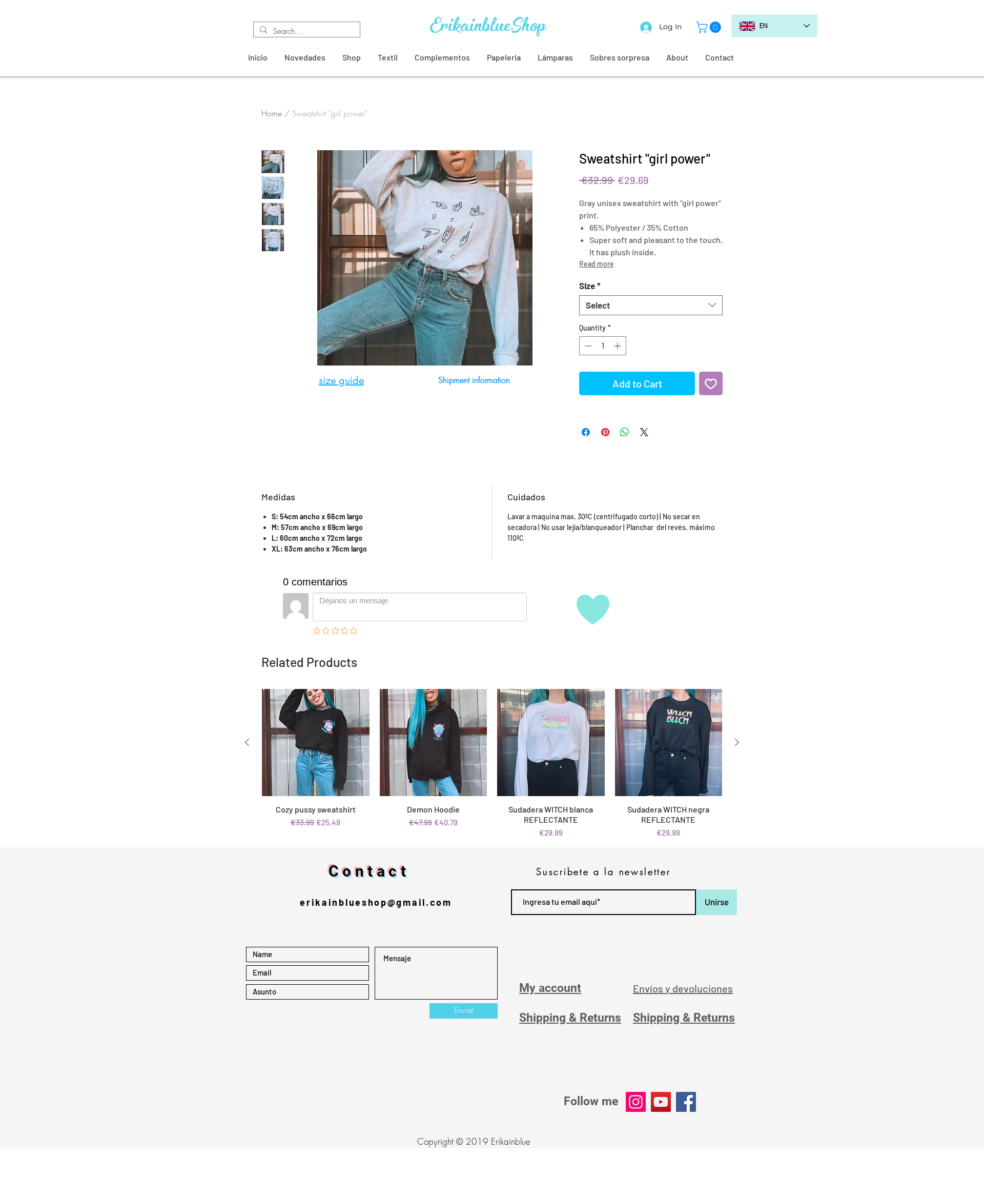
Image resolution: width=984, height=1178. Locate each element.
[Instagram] (636, 1102)
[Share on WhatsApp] (625, 432)
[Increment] (618, 346)
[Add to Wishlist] (711, 383)
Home (271, 113)
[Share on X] (644, 432)
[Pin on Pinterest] (605, 432)
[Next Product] (737, 742)
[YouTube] (661, 1102)
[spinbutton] (602, 346)
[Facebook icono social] (686, 1102)
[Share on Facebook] (586, 432)
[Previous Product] (247, 742)
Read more (596, 263)
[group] (492, 763)
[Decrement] (587, 346)
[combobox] (651, 305)
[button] (710, 27)
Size (590, 285)
